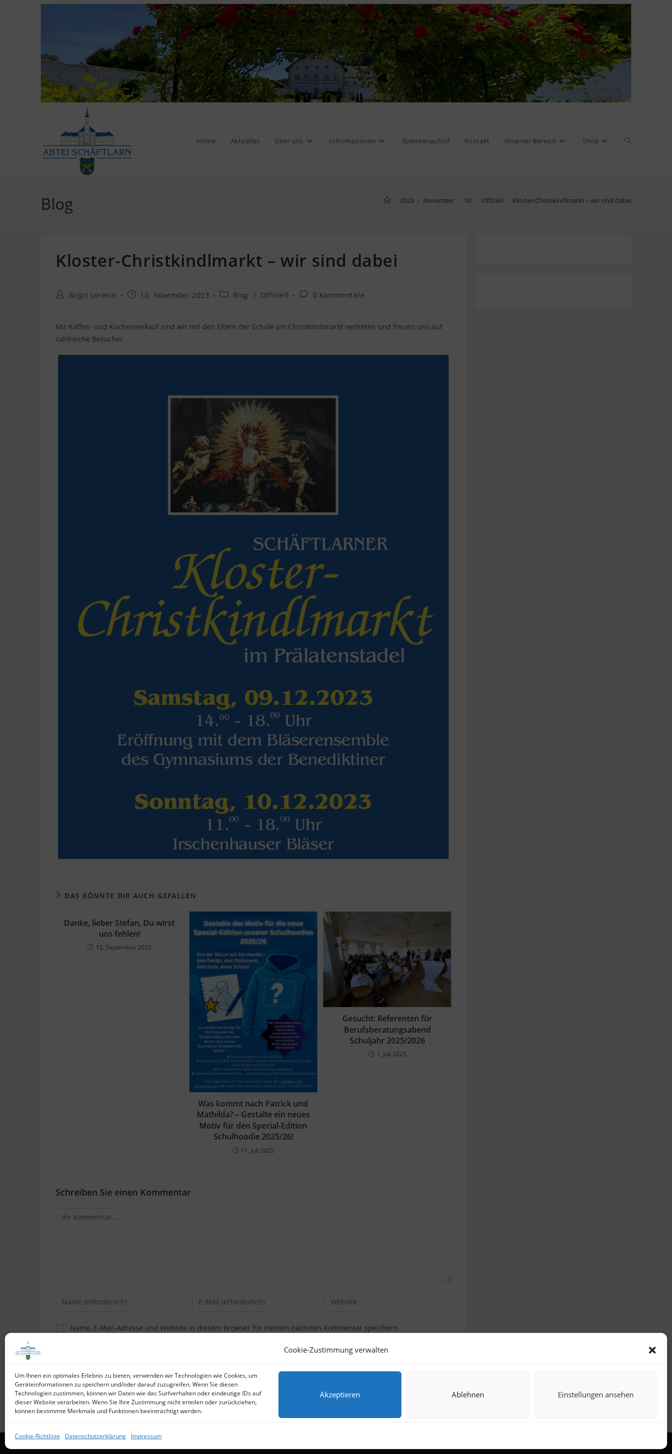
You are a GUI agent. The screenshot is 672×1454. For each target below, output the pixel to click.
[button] (652, 1350)
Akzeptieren (340, 1394)
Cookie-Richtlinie (37, 1436)
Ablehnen (468, 1394)
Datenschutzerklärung (95, 1436)
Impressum (146, 1436)
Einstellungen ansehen (596, 1394)
